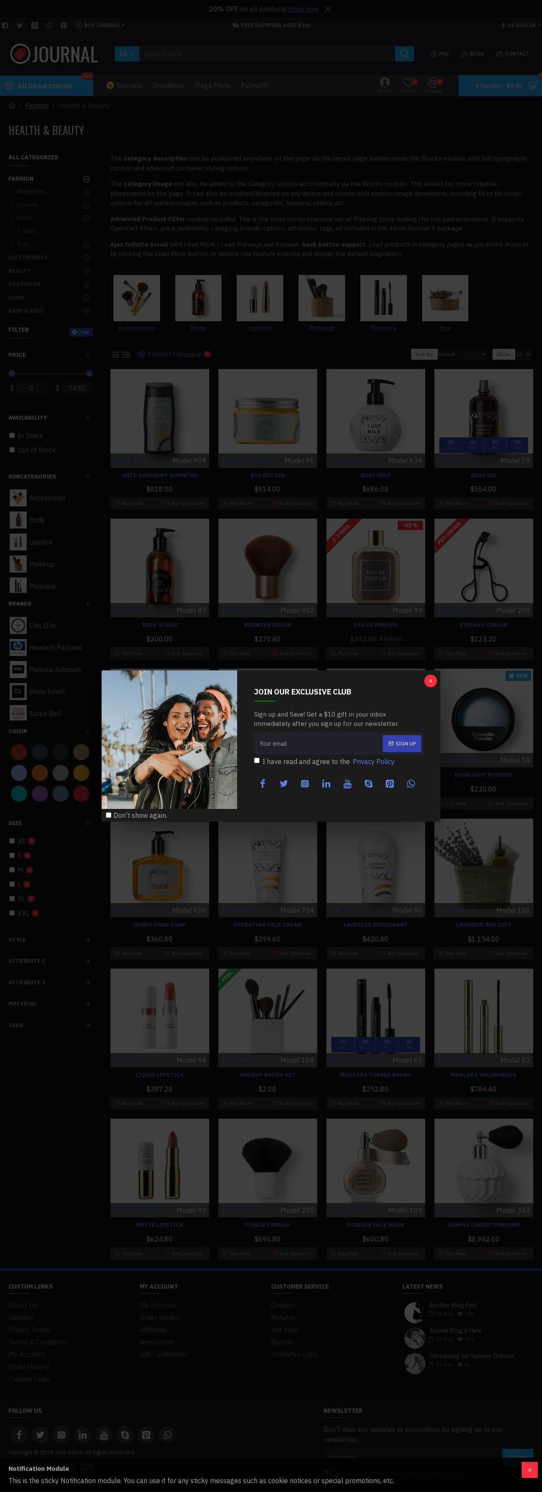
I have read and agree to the (329, 761)
